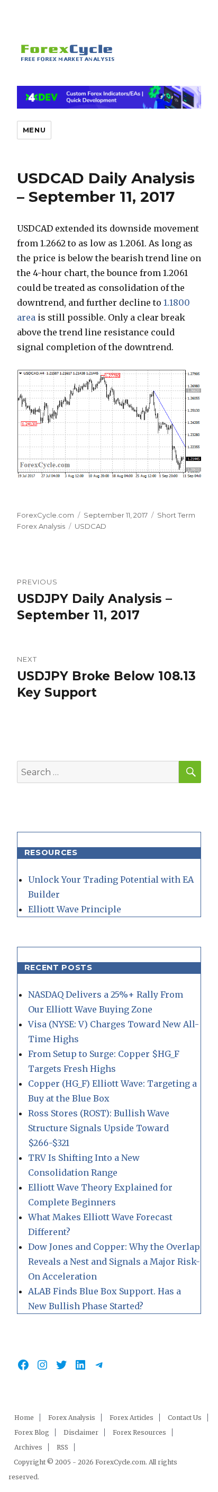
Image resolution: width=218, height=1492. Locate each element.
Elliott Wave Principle (74, 909)
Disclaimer (80, 1432)
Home (24, 1418)
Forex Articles (131, 1418)
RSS (62, 1447)
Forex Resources (139, 1432)
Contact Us (185, 1418)
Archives (28, 1447)
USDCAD (90, 526)
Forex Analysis (71, 1418)
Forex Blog (31, 1432)
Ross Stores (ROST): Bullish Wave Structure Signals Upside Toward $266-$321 (98, 1128)
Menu (34, 130)
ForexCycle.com (45, 515)
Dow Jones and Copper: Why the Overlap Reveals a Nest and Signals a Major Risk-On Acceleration (114, 1261)
